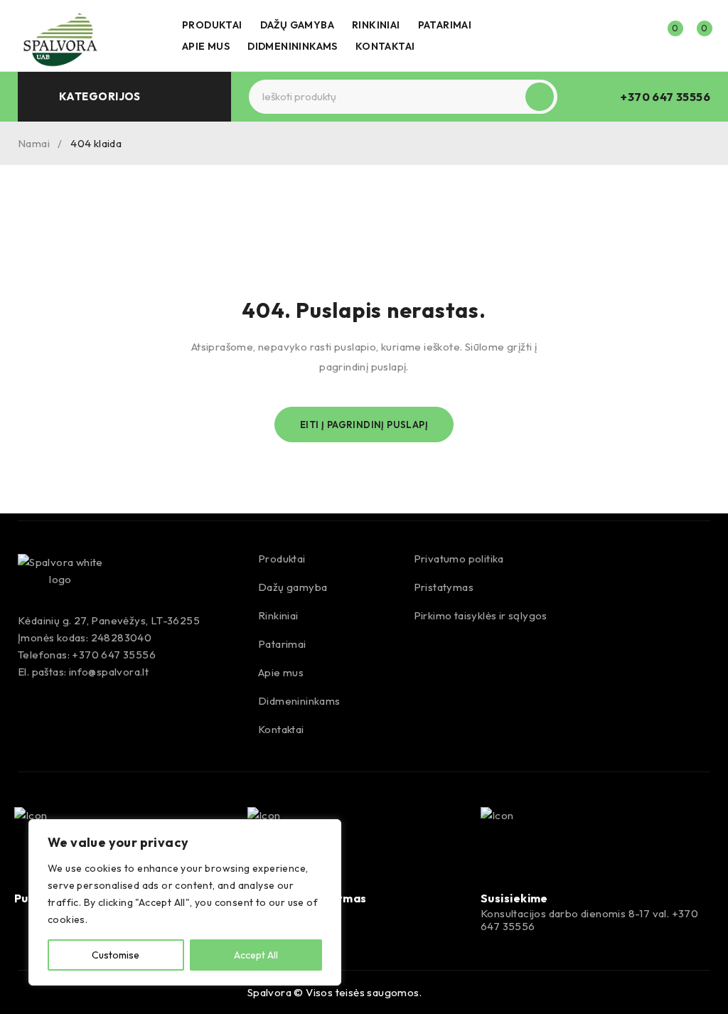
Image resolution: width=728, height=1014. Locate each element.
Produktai (282, 558)
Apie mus (281, 672)
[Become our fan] (41, 990)
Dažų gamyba (292, 587)
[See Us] (71, 990)
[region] (184, 902)
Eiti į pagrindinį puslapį (364, 424)
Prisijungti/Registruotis (637, 35)
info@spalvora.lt (109, 671)
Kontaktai (281, 729)
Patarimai (282, 644)
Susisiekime (514, 898)
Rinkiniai (278, 615)
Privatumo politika (459, 558)
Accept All (256, 955)
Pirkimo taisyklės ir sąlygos (480, 615)
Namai (34, 143)
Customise (115, 955)
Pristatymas (443, 587)
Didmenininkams (299, 701)
